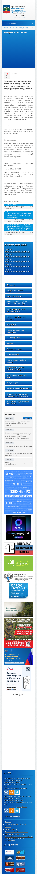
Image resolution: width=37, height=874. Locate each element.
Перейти (26, 418)
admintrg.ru (18, 9)
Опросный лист (12, 205)
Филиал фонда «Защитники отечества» (16, 318)
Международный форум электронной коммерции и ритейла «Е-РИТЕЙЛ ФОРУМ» (17, 423)
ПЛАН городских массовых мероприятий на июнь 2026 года (18, 454)
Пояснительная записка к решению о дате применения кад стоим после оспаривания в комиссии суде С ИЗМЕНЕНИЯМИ (19, 215)
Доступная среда (13, 383)
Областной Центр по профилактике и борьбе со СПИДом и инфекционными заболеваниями (19, 838)
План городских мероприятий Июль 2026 (18, 446)
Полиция (10, 343)
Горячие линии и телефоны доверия (16, 361)
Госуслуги (8, 827)
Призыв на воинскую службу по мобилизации (18, 403)
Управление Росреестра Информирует (15, 331)
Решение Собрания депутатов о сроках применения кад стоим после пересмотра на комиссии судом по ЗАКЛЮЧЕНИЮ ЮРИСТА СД (19, 227)
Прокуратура (11, 324)
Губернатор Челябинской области (15, 824)
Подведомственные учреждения (18, 388)
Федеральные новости (15, 291)
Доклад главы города (14, 349)
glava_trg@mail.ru (21, 788)
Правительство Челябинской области (16, 832)
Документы (11, 285)
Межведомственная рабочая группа (17, 376)
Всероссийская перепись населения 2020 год (15, 369)
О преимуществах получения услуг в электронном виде (17, 303)
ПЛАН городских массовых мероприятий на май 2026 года (18, 464)
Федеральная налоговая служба (15, 834)
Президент (8, 822)
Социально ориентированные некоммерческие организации (17, 395)
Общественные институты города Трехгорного (16, 310)
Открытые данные (13, 354)
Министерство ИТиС (11, 829)
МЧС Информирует (13, 338)
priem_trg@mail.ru (21, 807)
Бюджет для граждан (14, 296)
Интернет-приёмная (18, 18)
